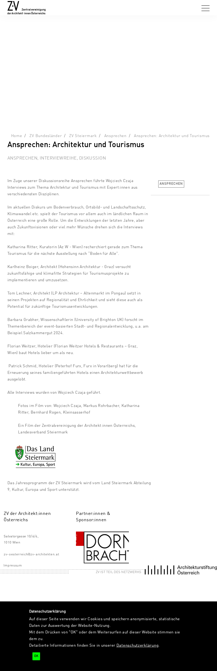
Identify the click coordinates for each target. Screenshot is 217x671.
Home (16, 136)
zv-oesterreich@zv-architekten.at (31, 554)
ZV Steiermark (83, 136)
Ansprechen (115, 136)
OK (36, 656)
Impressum (12, 565)
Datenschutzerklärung (137, 645)
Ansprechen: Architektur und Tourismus (172, 136)
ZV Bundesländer (45, 136)
